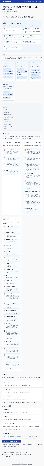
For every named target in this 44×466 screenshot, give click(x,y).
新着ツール (7, 110)
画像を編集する (8, 114)
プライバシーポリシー (16, 464)
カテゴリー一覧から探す (6, 13)
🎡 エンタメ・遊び (9, 117)
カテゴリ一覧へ (17, 142)
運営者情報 (30, 464)
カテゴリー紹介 (7, 116)
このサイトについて (38, 1)
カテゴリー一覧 (31, 1)
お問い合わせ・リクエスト (9, 126)
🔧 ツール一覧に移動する (6, 456)
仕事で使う (7, 112)
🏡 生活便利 (7, 119)
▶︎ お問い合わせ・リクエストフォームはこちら (11, 441)
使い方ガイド (6, 123)
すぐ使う (6, 107)
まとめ (5, 128)
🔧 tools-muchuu (6, 1)
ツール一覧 (25, 1)
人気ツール (7, 109)
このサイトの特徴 (7, 124)
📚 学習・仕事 (8, 121)
